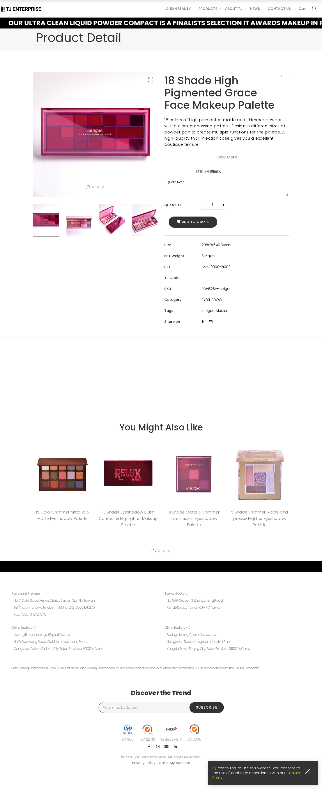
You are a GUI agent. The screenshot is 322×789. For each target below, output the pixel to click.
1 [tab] (154, 551)
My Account (180, 762)
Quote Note (175, 182)
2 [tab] (158, 551)
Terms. (163, 762)
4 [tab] (169, 551)
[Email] (210, 321)
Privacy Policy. (144, 762)
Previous (27, 220)
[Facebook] (203, 321)
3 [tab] (164, 551)
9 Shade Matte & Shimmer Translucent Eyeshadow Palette (193, 518)
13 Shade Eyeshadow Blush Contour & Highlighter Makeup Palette (128, 518)
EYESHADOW (212, 299)
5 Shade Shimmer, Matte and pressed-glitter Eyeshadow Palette (259, 518)
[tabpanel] (62, 484)
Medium (223, 310)
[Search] (314, 8)
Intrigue (208, 310)
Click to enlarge (150, 80)
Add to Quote (195, 222)
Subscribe (207, 707)
